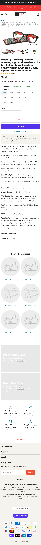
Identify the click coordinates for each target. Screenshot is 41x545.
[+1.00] (4, 95)
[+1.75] (25, 95)
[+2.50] (11, 100)
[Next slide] (39, 52)
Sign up (31, 472)
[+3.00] (25, 100)
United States (19, 508)
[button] (8, 51)
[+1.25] (11, 95)
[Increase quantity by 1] (18, 113)
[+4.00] (11, 105)
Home (3, 20)
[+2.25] (4, 100)
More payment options (21, 131)
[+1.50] (18, 95)
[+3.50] (4, 105)
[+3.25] (32, 100)
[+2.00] (32, 95)
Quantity (3, 108)
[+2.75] (18, 100)
